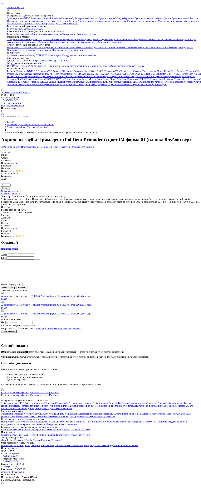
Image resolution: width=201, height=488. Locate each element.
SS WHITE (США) (128, 82)
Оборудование (69, 34)
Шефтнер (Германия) (57, 60)
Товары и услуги (15, 7)
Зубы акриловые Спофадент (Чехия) (153, 18)
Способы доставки (10, 193)
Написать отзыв (9, 249)
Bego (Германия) (64, 84)
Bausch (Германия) (191, 79)
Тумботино (118, 76)
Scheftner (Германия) (127, 79)
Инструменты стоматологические (79, 55)
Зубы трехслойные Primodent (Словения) (51, 18)
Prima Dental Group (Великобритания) (84, 82)
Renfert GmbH (166, 74)
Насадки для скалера (100, 66)
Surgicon (107, 76)
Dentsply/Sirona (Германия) (176, 76)
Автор (4, 254)
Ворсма (78, 76)
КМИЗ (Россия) (111, 82)
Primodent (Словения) (164, 82)
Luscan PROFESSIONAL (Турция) (55, 79)
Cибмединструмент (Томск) (21, 55)
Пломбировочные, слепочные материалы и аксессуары (135, 47)
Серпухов (41, 66)
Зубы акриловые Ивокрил (85, 18)
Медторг (184, 74)
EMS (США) (24, 79)
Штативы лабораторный (160, 39)
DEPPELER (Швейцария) (49, 55)
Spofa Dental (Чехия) (107, 79)
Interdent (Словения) (17, 71)
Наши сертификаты (19, 392)
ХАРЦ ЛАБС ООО (124, 74)
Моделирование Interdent (171, 21)
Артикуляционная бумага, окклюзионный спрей (102, 21)
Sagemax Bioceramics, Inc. (36, 74)
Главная (5, 392)
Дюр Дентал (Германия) (19, 60)
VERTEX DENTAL (104, 74)
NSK (176, 74)
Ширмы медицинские (73, 39)
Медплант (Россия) (184, 82)
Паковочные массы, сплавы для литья (26, 21)
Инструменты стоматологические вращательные (32, 47)
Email (4, 258)
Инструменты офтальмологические (44, 39)
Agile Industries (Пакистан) (121, 84)
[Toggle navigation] (2, 3)
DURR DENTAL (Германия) (21, 76)
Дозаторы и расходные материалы (102, 39)
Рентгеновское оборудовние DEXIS (25, 29)
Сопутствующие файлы (40, 196)
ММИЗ (127, 76)
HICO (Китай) (42, 76)
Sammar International (92, 76)
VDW (147, 76)
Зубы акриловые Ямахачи (185, 18)
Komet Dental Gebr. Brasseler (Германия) (177, 71)
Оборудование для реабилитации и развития (98, 42)
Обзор (7, 196)
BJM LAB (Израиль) (37, 71)
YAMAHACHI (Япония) (62, 76)
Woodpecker (157, 76)
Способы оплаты (9, 191)
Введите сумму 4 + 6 (11, 284)
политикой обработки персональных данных (58, 328)
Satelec (34, 79)
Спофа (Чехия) (39, 60)
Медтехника (137, 76)
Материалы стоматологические (67, 50)
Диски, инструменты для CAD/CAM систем (56, 23)
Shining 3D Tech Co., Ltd (146, 74)
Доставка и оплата (10, 92)
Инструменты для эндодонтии (178, 47)
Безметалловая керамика (19, 34)
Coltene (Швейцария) (26, 84)
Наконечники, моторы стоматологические (68, 66)
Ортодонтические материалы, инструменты (29, 50)
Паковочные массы (86, 34)
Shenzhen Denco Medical (84, 79)
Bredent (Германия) (46, 84)
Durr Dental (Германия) (18, 66)
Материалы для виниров (94, 47)
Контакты (25, 92)
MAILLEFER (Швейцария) (51, 82)
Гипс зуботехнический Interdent (62, 21)
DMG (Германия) (99, 84)
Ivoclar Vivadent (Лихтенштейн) (141, 71)
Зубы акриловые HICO (19, 18)
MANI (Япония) (145, 82)
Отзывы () (60, 196)
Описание (19, 196)
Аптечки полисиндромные (134, 39)
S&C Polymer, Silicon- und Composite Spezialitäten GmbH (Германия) (81, 71)
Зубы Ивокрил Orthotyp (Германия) (117, 18)
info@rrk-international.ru (12, 105)
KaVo (33, 66)
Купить (5, 188)
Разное (176, 39)
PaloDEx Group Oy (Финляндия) (151, 84)
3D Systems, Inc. (86, 74)
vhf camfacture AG (69, 74)
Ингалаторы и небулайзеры (36, 42)
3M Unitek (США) (82, 84)
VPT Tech (54, 74)
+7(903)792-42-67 (9, 466)
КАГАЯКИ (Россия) (28, 82)
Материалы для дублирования (142, 21)
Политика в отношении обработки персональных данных (30, 485)
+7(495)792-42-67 (9, 100)
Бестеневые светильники (63, 42)
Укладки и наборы (16, 39)
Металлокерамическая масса (46, 34)
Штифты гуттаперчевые (69, 47)
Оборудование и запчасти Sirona (127, 66)
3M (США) (120, 71)
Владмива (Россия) (172, 79)
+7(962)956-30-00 (9, 461)
